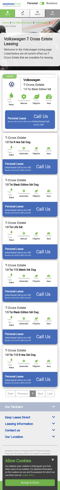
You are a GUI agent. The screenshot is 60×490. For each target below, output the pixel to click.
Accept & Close (30, 482)
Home (5, 22)
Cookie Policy (28, 475)
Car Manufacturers (22, 22)
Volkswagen (41, 22)
